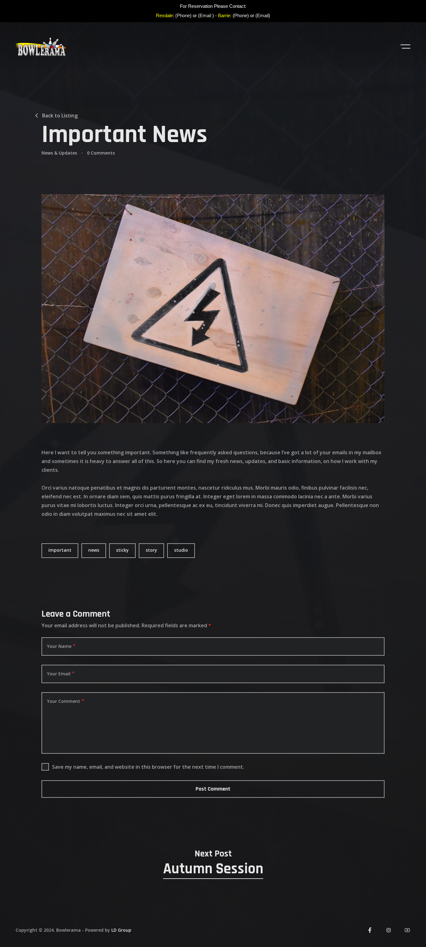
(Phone (182, 15)
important (59, 550)
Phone (240, 15)
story (151, 550)
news (93, 550)
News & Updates (59, 153)
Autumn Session (213, 869)
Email (205, 15)
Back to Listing (60, 115)
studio (181, 550)
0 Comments (101, 153)
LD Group (121, 930)
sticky (122, 550)
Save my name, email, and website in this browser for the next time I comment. (148, 766)
